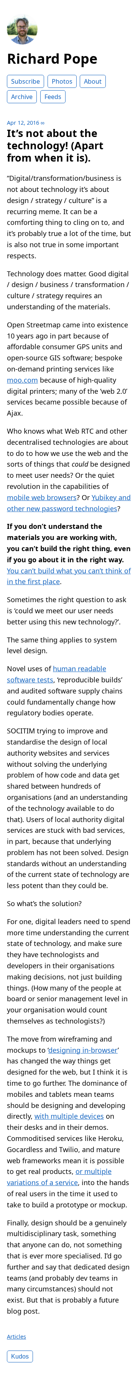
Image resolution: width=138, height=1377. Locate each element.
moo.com (22, 380)
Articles (16, 1336)
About (93, 81)
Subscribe (25, 81)
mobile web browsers (42, 497)
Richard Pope (52, 58)
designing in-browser (83, 1050)
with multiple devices (69, 1116)
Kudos (20, 1356)
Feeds (52, 96)
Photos (62, 81)
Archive (22, 96)
